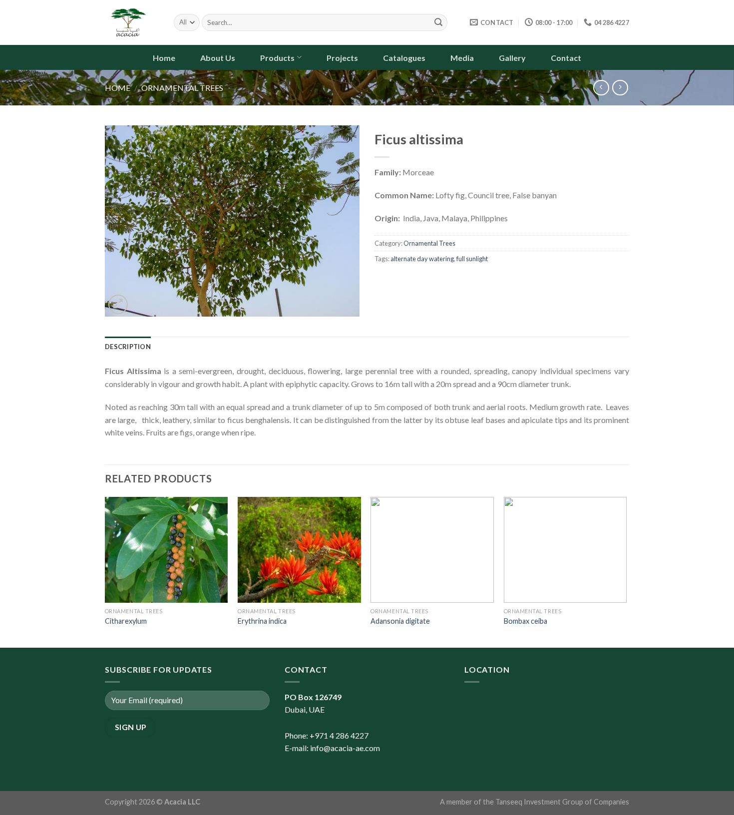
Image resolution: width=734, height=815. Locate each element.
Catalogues (404, 57)
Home (164, 57)
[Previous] (105, 571)
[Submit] (438, 22)
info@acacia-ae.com (345, 748)
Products (277, 57)
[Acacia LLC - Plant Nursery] (132, 22)
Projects (342, 57)
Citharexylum (126, 621)
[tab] (128, 347)
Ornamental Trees (182, 87)
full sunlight (472, 259)
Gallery (512, 57)
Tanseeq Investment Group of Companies (562, 802)
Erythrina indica (262, 621)
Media (462, 57)
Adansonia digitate (400, 621)
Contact (566, 57)
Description (128, 347)
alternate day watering (422, 259)
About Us (217, 57)
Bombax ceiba (525, 621)
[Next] (626, 571)
